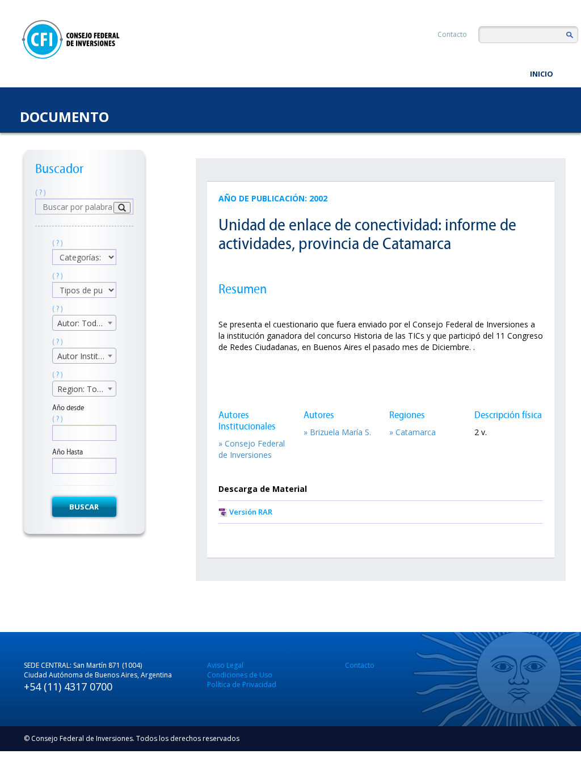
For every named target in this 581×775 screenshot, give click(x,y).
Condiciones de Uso (239, 675)
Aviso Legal (225, 665)
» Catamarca (412, 432)
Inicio (541, 74)
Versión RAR (250, 512)
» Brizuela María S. (337, 432)
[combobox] (84, 323)
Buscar (84, 507)
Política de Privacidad (241, 684)
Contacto (452, 34)
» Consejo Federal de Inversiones (251, 449)
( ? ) (40, 192)
